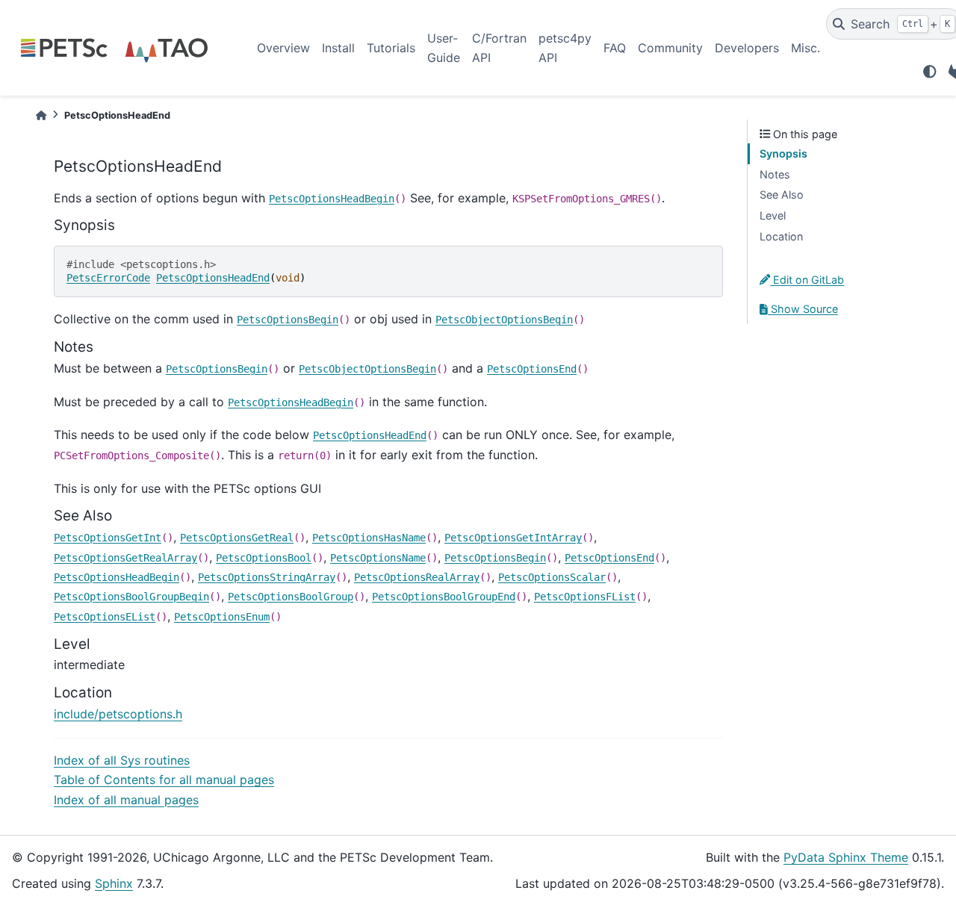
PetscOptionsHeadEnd (213, 278)
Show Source (803, 308)
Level (773, 215)
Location (781, 236)
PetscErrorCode (108, 278)
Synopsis (783, 153)
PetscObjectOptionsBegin (504, 320)
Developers (747, 47)
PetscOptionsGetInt (107, 538)
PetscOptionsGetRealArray (125, 558)
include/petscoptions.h (118, 713)
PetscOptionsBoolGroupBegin (131, 597)
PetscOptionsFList (585, 597)
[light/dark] (930, 71)
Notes (775, 174)
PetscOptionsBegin (287, 320)
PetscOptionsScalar (552, 577)
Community (670, 47)
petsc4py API (565, 48)
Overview (283, 47)
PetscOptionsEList (104, 617)
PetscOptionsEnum (222, 617)
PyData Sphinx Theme (845, 857)
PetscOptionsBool (263, 558)
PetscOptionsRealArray (416, 577)
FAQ (614, 47)
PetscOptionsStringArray (266, 577)
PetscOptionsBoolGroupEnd (443, 597)
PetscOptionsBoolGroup (290, 597)
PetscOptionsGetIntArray (513, 538)
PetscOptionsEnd (532, 369)
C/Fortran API (499, 48)
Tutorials (391, 47)
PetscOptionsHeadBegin (331, 199)
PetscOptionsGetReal (237, 538)
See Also (782, 194)
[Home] (41, 115)
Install (338, 47)
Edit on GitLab (807, 279)
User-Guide (443, 48)
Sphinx (114, 883)
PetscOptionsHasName (369, 538)
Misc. (805, 47)
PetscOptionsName (378, 558)
